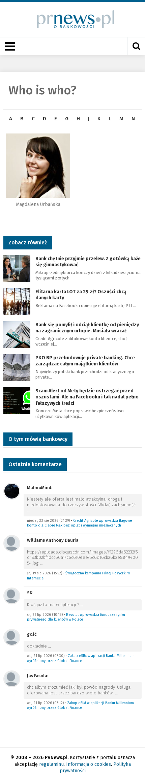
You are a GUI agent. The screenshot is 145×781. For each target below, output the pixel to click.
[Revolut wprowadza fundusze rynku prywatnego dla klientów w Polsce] (11, 596)
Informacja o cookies (88, 764)
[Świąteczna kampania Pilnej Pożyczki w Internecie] (11, 543)
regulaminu (51, 764)
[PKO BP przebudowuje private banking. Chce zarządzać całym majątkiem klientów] (16, 367)
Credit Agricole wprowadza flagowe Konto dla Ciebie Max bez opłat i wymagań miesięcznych (79, 523)
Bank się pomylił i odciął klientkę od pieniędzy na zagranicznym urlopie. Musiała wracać (87, 328)
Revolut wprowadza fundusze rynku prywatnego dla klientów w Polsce (76, 617)
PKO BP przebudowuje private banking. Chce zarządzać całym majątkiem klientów (85, 361)
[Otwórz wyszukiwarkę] (136, 46)
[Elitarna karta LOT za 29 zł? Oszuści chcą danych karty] (16, 301)
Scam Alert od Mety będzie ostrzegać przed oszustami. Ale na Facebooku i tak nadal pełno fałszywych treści (87, 397)
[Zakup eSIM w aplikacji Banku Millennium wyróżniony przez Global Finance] (11, 637)
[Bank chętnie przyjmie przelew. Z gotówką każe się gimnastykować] (16, 268)
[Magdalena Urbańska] (38, 165)
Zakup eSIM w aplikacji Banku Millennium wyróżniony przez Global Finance (81, 658)
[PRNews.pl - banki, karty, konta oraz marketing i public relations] (73, 19)
